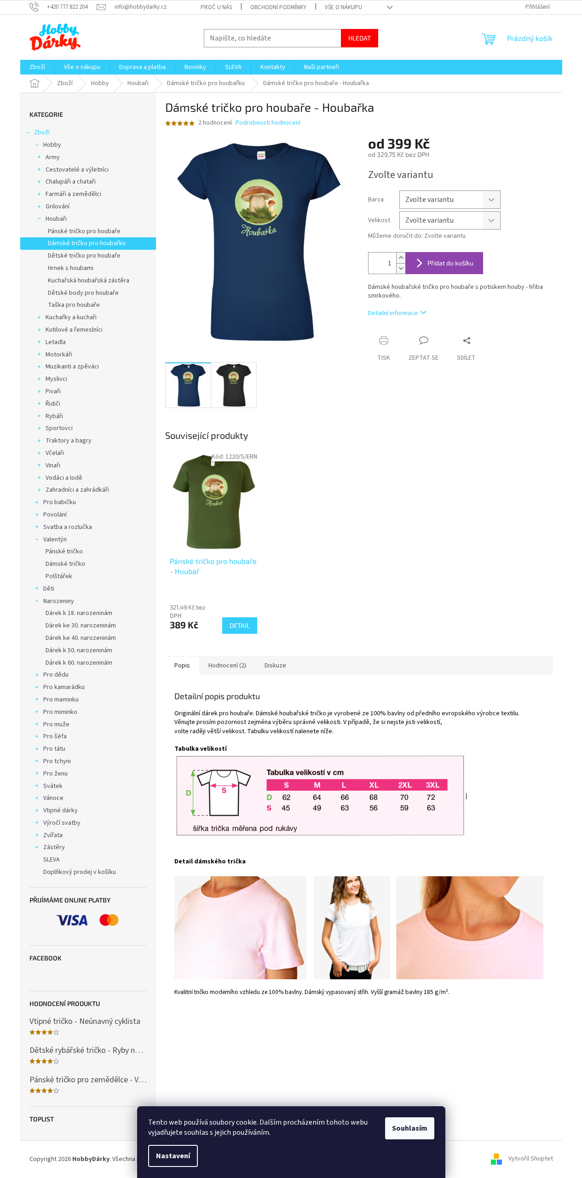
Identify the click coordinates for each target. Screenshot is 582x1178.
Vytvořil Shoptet (530, 1159)
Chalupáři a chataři (71, 181)
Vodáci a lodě (64, 478)
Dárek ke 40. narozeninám (81, 638)
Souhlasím (409, 1128)
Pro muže (56, 724)
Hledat (359, 38)
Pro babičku (59, 502)
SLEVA (51, 859)
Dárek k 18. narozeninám (79, 613)
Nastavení (173, 1156)
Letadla (56, 342)
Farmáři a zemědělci (73, 194)
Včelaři (55, 453)
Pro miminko (60, 712)
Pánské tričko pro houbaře (84, 231)
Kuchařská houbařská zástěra (88, 280)
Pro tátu (54, 748)
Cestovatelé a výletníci (77, 169)
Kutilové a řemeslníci (74, 329)
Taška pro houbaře (74, 305)
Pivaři (53, 391)
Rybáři (54, 416)
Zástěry (54, 847)
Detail (240, 625)
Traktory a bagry (69, 440)
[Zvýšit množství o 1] (400, 258)
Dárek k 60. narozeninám (79, 662)
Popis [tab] (182, 665)
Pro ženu (55, 773)
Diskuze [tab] (275, 665)
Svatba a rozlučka (67, 527)
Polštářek (59, 576)
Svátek (53, 786)
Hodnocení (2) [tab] (227, 665)
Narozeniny (58, 601)
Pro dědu (56, 674)
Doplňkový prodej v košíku (79, 872)
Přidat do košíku (450, 263)
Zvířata (53, 835)
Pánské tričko (64, 551)
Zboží (42, 132)
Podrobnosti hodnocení (268, 123)
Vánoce (53, 798)
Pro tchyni (57, 761)
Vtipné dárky (60, 810)
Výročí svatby (62, 822)
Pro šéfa (55, 736)
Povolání (55, 514)
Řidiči (53, 403)
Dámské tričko (65, 564)
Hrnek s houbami (70, 268)
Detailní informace (393, 313)
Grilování (57, 206)
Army (53, 157)
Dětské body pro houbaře (83, 293)
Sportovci (59, 428)
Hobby (52, 144)
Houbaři (56, 219)
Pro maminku (61, 699)
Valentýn (55, 539)
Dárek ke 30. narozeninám (81, 625)
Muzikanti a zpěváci (72, 366)
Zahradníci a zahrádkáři (77, 489)
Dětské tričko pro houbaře (84, 255)
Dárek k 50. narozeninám (79, 650)
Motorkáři (59, 354)
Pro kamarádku (64, 687)
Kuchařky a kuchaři (71, 317)
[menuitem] (37, 67)
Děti (48, 588)
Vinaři (53, 465)
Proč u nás (216, 7)
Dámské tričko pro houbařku (87, 243)
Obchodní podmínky (278, 7)
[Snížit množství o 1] (400, 268)
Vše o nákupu (343, 7)
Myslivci (56, 379)
